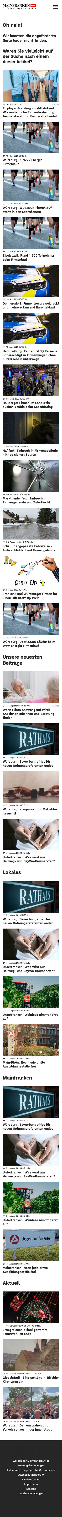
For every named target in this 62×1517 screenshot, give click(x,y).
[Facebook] (21, 1450)
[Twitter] (31, 1450)
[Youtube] (41, 1450)
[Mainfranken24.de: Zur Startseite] (19, 7)
